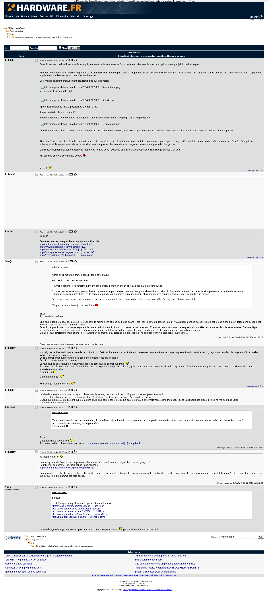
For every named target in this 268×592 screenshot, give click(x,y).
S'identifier (62, 16)
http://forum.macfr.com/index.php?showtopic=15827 (67, 467)
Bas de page (134, 52)
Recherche (254, 16)
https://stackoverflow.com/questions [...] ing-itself (66, 244)
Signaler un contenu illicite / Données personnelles (150, 590)
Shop (86, 16)
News (34, 16)
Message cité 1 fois (255, 170)
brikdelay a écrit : (60, 267)
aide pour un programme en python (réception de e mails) (165, 563)
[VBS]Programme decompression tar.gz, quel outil (161, 555)
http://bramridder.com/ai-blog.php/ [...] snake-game (66, 255)
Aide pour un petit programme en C (23, 567)
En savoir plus (179, 1)
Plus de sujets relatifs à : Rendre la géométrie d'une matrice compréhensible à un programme (134, 575)
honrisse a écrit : (59, 493)
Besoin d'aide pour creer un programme (155, 571)
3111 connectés (257, 20)
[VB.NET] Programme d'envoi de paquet (26, 559)
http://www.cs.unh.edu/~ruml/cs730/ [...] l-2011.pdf (66, 249)
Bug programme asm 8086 (149, 559)
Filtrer (64, 48)
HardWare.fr (22, 16)
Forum (9, 16)
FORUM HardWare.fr (16, 28)
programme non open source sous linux (25, 571)
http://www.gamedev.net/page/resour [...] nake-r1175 (67, 252)
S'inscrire (75, 16)
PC (52, 16)
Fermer (192, 1)
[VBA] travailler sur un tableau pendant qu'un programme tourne (38, 555)
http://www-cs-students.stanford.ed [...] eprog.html (113, 443)
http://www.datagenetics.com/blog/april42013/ (63, 246)
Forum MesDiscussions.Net (127, 581)
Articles (44, 16)
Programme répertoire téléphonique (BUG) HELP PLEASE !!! (167, 567)
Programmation (16, 31)
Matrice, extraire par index (18, 563)
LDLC (125, 590)
